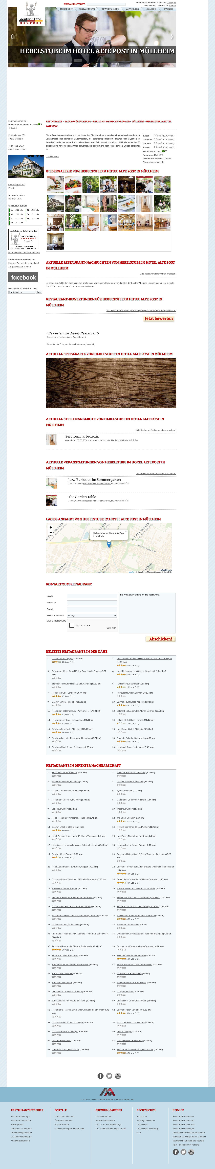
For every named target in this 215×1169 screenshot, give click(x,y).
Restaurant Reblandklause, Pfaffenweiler (70, 711)
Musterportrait (17, 1125)
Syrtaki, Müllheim (124, 791)
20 (94, 65)
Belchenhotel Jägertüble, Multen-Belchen (136, 711)
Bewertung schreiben (56, 337)
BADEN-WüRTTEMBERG (77, 121)
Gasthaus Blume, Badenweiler (66, 925)
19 (91, 65)
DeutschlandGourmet (64, 1116)
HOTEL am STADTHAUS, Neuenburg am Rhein (138, 897)
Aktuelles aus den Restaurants (133, 9)
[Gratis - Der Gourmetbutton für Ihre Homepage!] (23, 249)
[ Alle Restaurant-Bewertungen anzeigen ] (125, 310)
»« (73, 333)
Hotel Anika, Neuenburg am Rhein (132, 836)
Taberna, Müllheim (125, 809)
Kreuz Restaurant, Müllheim (64, 772)
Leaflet (131, 572)
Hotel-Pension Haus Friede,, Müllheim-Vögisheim (74, 836)
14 (78, 65)
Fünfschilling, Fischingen (128, 684)
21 (97, 65)
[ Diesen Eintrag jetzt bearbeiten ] (23, 263)
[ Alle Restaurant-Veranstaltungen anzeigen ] (156, 473)
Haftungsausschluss (146, 1120)
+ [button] (51, 527)
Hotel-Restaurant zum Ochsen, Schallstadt (136, 671)
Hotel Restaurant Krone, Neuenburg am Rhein (138, 906)
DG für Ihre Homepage (21, 1137)
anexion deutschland (105, 1120)
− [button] (51, 533)
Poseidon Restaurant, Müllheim (131, 772)
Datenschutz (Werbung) (147, 1129)
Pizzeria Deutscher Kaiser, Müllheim (133, 827)
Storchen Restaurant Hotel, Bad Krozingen (71, 684)
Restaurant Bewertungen (110, 9)
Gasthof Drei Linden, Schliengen (131, 1001)
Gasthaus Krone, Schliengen (65, 1031)
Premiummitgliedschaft (21, 1133)
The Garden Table (82, 497)
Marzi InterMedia (103, 1116)
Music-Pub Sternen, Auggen (64, 888)
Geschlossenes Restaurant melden (189, 1133)
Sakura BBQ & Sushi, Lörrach (130, 720)
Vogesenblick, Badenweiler (129, 973)
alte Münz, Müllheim (126, 818)
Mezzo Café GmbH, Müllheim (130, 782)
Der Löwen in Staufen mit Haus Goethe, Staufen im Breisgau (144, 658)
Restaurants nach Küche (184, 1125)
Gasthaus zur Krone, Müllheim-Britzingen (135, 946)
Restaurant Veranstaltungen (168, 9)
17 (86, 65)
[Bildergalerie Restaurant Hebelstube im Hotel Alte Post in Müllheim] (55, 192)
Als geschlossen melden (19, 267)
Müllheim (124, 440)
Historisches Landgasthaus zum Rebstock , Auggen (75, 845)
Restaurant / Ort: (74, 4)
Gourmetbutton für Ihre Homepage (24, 252)
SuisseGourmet (62, 1125)
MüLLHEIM (138, 121)
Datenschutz (142, 1125)
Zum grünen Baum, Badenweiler (131, 982)
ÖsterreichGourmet (63, 1120)
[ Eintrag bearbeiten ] (17, 121)
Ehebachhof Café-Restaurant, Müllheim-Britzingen (140, 934)
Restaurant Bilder (151, 9)
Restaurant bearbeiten (21, 1120)
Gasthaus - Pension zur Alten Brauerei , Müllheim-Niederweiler (145, 867)
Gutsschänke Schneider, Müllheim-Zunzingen (137, 879)
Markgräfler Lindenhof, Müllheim (131, 800)
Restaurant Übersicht (64, 9)
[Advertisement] (92, 92)
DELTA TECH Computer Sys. (109, 1125)
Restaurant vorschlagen (184, 1129)
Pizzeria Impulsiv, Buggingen (65, 955)
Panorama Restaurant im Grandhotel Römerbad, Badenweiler (80, 934)
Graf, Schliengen (124, 1031)
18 (89, 65)
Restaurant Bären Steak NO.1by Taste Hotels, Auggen (76, 671)
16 (83, 65)
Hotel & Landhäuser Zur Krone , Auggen (70, 867)
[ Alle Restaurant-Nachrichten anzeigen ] (158, 274)
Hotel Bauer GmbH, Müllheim (130, 729)
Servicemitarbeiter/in (82, 436)
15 (81, 65)
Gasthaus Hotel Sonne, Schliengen (68, 747)
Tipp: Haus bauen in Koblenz (186, 1145)
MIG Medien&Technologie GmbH (111, 1129)
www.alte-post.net (16, 185)
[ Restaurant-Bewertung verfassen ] (160, 310)
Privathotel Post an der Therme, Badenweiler (72, 946)
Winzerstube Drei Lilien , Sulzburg (67, 992)
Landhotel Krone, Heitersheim (130, 747)
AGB (139, 1133)
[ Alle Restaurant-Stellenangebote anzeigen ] (156, 430)
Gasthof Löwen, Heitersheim (65, 702)
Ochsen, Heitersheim (61, 1040)
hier (157, 283)
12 (73, 65)
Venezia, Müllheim (60, 809)
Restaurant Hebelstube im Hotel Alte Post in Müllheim (31, 13)
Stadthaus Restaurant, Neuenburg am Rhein (72, 897)
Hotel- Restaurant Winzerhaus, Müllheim (70, 818)
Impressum (142, 1116)
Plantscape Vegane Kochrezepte (69, 1129)
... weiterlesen (52, 156)
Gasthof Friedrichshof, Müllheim (66, 791)
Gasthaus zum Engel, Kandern (131, 702)
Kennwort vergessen (20, 1141)
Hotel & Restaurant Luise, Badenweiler (134, 964)
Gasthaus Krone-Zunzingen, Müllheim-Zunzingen (74, 879)
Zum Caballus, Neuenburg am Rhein (68, 1001)
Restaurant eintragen (20, 1116)
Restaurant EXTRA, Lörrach (129, 693)
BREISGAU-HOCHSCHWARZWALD (111, 121)
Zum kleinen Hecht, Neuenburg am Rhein (136, 915)
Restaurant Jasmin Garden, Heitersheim (135, 1049)
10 (67, 65)
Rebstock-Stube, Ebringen (64, 693)
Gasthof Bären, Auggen (62, 658)
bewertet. (90, 344)
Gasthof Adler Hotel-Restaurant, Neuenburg (72, 738)
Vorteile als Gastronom (21, 1129)
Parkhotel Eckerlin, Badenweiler (131, 738)
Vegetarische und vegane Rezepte (188, 1141)
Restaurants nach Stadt (183, 1120)
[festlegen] (171, 3)
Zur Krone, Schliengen (62, 982)
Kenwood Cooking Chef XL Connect (189, 1137)
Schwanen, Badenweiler (128, 925)
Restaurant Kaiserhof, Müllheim (66, 800)
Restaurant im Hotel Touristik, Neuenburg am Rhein (75, 915)
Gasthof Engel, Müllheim (63, 827)
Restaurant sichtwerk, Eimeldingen (68, 720)
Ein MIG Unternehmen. (124, 1099)
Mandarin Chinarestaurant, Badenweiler (70, 964)
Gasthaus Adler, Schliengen (129, 1010)
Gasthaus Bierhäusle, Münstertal (67, 729)
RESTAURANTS (54, 121)
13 (75, 65)
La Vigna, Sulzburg (125, 992)
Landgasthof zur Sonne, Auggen (131, 845)
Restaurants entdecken (183, 1116)
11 (70, 65)
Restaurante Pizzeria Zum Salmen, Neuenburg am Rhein (78, 1010)
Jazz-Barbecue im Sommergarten (94, 480)
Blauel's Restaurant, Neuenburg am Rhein (136, 888)
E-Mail (11, 188)
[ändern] (172, 6)
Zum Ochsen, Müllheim (62, 973)
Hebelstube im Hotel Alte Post (105, 440)
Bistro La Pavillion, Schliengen (131, 1022)
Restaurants (86, 9)
